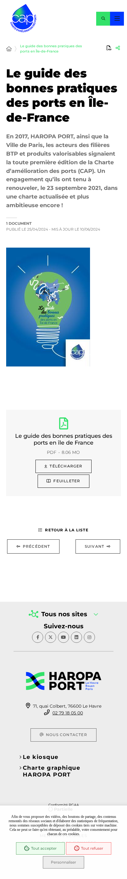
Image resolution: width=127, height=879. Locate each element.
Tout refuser (92, 848)
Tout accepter (44, 848)
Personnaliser (63, 862)
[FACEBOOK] (37, 637)
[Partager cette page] (117, 48)
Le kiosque (40, 757)
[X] (50, 637)
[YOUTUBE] (63, 637)
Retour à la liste (66, 530)
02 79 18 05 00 (67, 713)
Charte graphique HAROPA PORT (51, 771)
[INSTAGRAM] (89, 637)
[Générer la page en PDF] (109, 48)
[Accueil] (9, 49)
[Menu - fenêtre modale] (117, 19)
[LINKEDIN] (76, 637)
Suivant (94, 546)
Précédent (36, 546)
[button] (103, 19)
